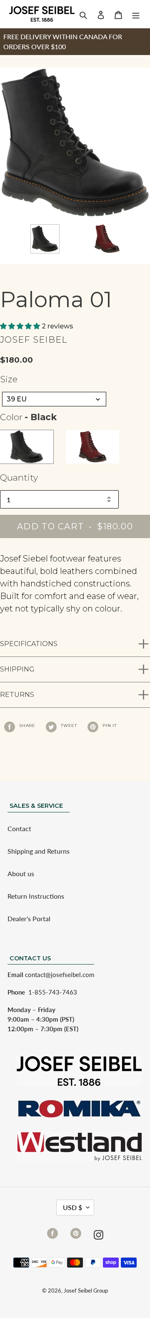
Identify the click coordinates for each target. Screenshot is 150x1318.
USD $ (72, 1207)
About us (21, 873)
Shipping (17, 669)
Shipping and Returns (39, 851)
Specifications (29, 644)
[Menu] (136, 14)
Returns (17, 695)
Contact (19, 828)
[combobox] (54, 399)
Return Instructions (36, 896)
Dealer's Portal (29, 918)
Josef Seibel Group (86, 1290)
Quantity (19, 477)
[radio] (26, 447)
